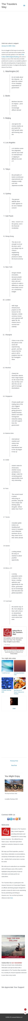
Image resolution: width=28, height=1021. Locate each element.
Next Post (14, 765)
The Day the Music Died (11, 793)
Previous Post (14, 761)
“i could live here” (6, 673)
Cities (13, 46)
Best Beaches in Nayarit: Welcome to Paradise (19, 692)
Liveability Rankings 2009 (6, 691)
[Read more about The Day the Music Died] (14, 785)
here (11, 898)
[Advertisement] (14, 26)
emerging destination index (19, 673)
